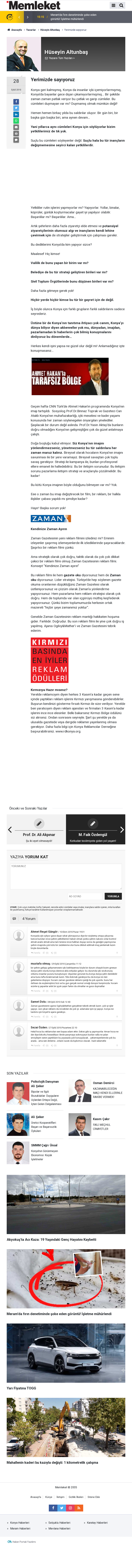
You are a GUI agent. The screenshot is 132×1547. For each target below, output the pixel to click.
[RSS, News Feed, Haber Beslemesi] (79, 1508)
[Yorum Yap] (16, 140)
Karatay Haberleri (97, 1522)
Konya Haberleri (19, 1522)
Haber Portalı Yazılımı (24, 1541)
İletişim (60, 1497)
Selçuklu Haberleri (59, 1522)
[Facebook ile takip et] (53, 1508)
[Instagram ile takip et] (70, 1508)
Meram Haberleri (20, 1528)
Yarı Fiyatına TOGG (61, 17)
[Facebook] (16, 102)
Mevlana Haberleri (59, 1528)
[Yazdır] (16, 133)
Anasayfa (35, 1497)
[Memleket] (33, 5)
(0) (46, 953)
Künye (48, 1497)
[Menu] (113, 5)
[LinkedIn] (16, 114)
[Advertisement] (78, 172)
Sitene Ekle (94, 1497)
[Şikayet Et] (117, 953)
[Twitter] (16, 108)
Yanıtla (37, 953)
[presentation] (19, 17)
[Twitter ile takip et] (61, 1508)
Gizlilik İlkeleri (76, 1497)
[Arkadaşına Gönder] (16, 127)
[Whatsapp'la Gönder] (16, 121)
